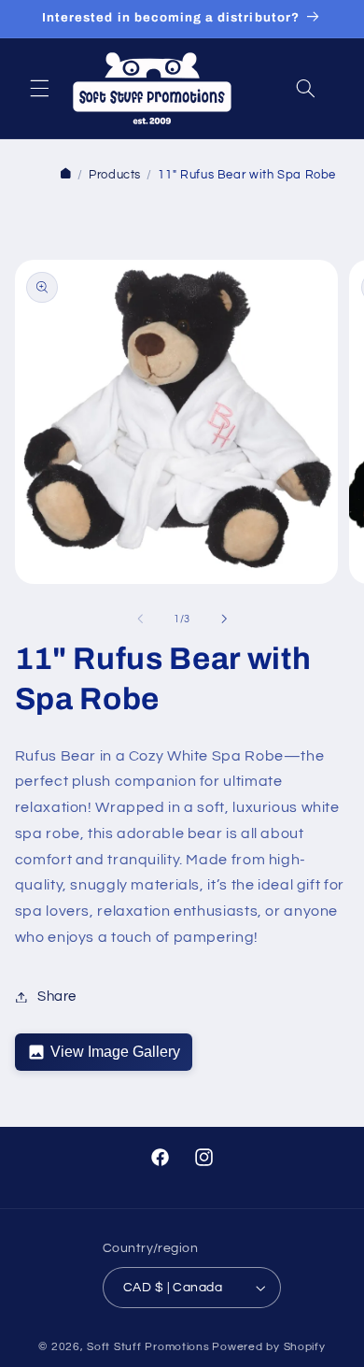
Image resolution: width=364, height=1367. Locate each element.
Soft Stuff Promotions (148, 1347)
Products (115, 175)
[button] (39, 87)
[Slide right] (224, 618)
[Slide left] (140, 618)
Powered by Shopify (268, 1347)
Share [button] (57, 997)
